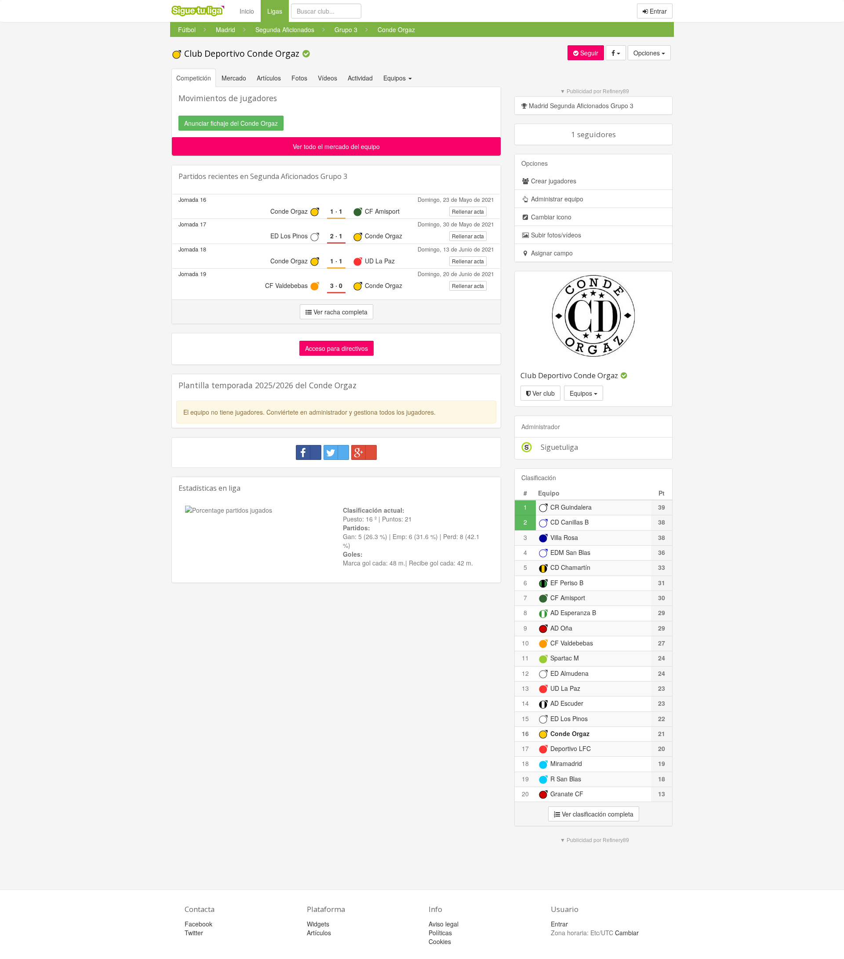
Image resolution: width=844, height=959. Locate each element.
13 (525, 688)
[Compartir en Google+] (364, 452)
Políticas (440, 932)
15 (525, 718)
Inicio (247, 11)
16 (525, 733)
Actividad (360, 77)
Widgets (318, 923)
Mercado (234, 77)
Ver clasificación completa (596, 813)
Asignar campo (551, 252)
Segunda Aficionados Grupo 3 (298, 176)
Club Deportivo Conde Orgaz (242, 53)
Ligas (278, 10)
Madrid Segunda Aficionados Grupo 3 (580, 105)
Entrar (657, 11)
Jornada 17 (192, 224)
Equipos (582, 393)
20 (525, 793)
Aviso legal (443, 923)
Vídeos (327, 77)
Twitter (194, 932)
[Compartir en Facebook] (308, 452)
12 (525, 673)
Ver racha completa (339, 311)
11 (525, 657)
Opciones (647, 52)
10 (525, 642)
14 (525, 703)
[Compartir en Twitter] (336, 452)
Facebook (198, 923)
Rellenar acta (468, 211)
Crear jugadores (552, 180)
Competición (193, 77)
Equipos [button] (395, 77)
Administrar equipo (556, 198)
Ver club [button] (543, 393)
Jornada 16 (192, 200)
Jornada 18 (192, 249)
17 (525, 748)
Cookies (440, 941)
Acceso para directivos (336, 348)
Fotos (299, 77)
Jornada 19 (192, 274)
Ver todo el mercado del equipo (336, 146)
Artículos (269, 77)
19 (525, 778)
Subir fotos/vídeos (555, 234)
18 (525, 763)
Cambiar (627, 932)
